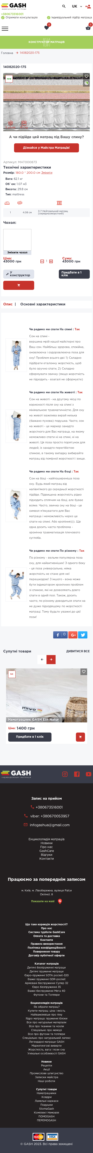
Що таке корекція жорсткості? (46, 924)
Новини (46, 1062)
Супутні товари (17, 651)
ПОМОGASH (46, 1116)
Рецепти (46, 1066)
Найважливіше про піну (46, 1015)
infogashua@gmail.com (50, 825)
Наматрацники (46, 1093)
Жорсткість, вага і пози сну (46, 1050)
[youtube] (88, 774)
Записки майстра (46, 1077)
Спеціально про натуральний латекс (46, 1038)
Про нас (46, 928)
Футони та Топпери (47, 995)
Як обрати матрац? (46, 1007)
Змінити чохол (17, 252)
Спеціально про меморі (46, 1030)
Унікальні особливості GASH (46, 1053)
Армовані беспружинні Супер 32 (46, 983)
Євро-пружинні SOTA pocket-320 (46, 975)
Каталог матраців (47, 964)
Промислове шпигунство (46, 1073)
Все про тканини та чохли (46, 1026)
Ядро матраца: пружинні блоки (46, 1018)
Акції (46, 1069)
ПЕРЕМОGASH (46, 1120)
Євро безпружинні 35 (46, 987)
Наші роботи (46, 1081)
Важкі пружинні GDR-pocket (47, 979)
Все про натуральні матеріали (46, 1022)
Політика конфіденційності (47, 948)
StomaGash (46, 1109)
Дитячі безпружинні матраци (46, 968)
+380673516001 (12, 14)
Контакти (46, 940)
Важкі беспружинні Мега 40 (46, 991)
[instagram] (65, 774)
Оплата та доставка (46, 936)
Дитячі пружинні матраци (47, 971)
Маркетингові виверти (47, 1046)
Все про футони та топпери (46, 1034)
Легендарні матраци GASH (46, 1042)
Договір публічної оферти (47, 955)
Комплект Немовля (46, 1113)
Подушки (46, 1105)
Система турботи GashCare (46, 932)
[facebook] (77, 774)
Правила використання (47, 944)
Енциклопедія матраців (46, 839)
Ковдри (47, 1097)
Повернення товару (46, 952)
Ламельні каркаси (46, 1101)
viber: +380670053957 (49, 816)
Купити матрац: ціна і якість (46, 1011)
